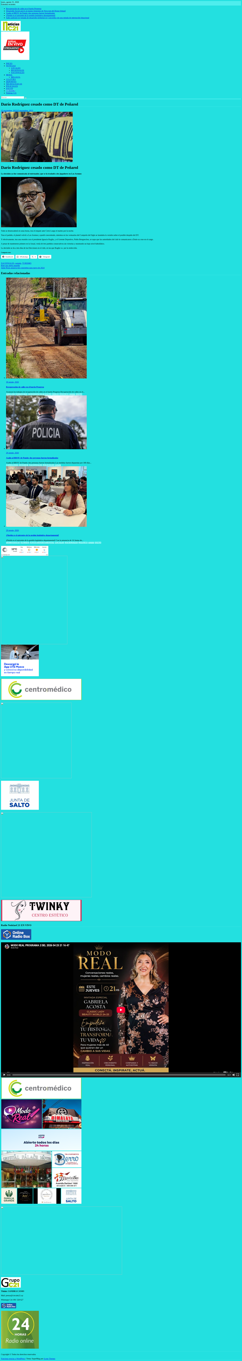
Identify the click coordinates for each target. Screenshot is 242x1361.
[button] (41, 1088)
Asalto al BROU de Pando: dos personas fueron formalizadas (30, 13)
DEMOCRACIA (13, 543)
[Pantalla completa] (237, 1075)
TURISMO (10, 91)
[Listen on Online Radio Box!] (16, 939)
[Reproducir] (4, 1075)
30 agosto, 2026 (12, 382)
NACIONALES (17, 73)
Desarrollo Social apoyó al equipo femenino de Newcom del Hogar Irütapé (36, 11)
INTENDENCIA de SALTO (39, 394)
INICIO (9, 63)
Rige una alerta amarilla (10, 265)
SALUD (9, 88)
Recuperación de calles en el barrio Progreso (23, 9)
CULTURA (11, 79)
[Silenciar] (233, 1075)
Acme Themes (49, 1359)
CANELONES (12, 465)
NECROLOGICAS (14, 84)
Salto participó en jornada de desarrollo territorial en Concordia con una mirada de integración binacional (47, 18)
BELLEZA (15, 77)
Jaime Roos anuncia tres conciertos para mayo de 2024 (22, 268)
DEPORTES (11, 82)
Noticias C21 (11, 93)
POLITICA (64, 394)
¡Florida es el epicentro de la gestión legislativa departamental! (30, 15)
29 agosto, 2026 (12, 453)
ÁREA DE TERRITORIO (17, 394)
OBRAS (55, 394)
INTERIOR (23, 465)
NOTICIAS (11, 66)
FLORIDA (24, 543)
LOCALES (15, 68)
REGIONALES (17, 70)
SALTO (79, 394)
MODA (9, 75)
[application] (121, 1009)
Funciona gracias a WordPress (13, 1359)
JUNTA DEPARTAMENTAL (42, 543)
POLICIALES (12, 86)
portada (18, 263)
